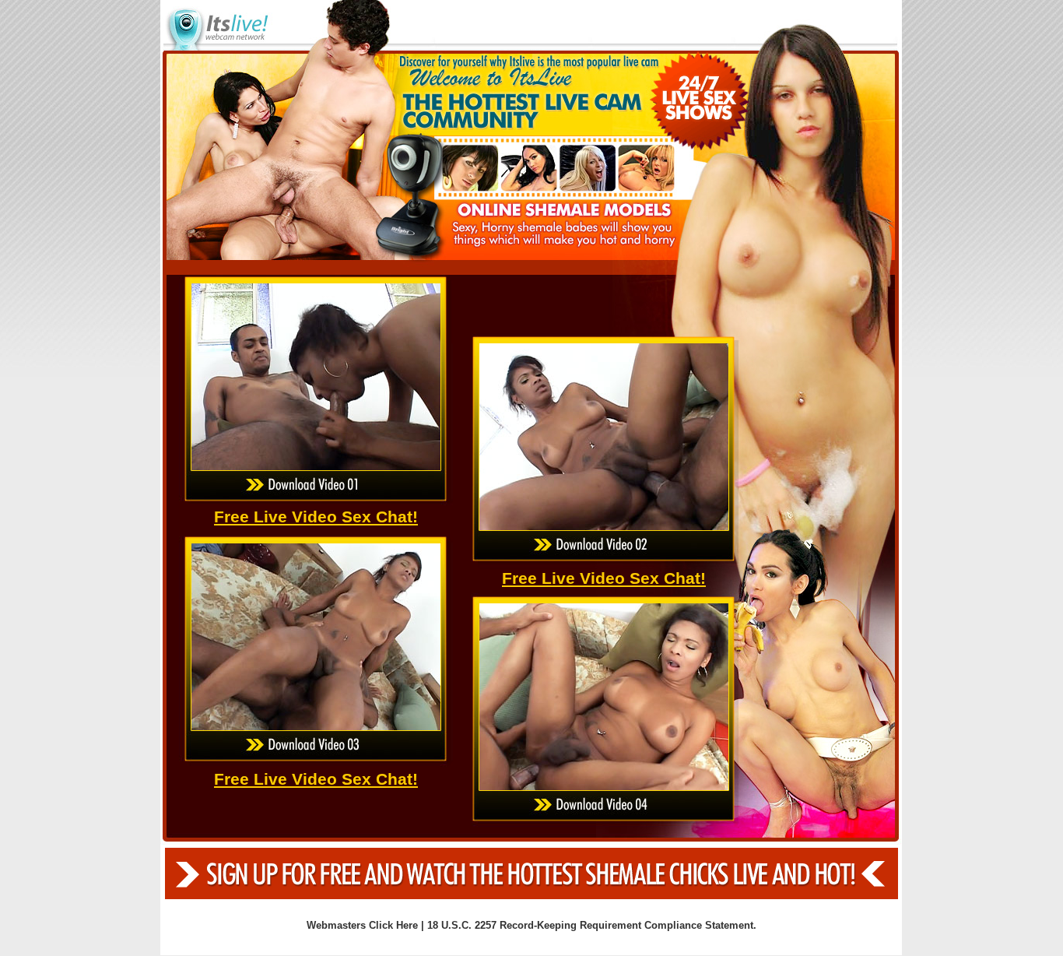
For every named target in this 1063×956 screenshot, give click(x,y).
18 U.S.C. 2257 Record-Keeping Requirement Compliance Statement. (591, 925)
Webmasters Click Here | (367, 925)
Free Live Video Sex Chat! (316, 516)
